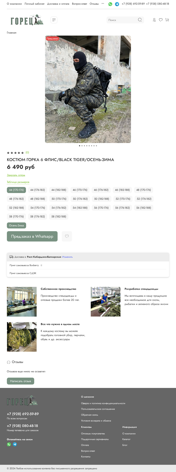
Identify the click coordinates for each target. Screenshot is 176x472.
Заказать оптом (16, 175)
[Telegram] (117, 4)
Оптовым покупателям (93, 433)
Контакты (85, 456)
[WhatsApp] (110, 4)
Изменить (67, 256)
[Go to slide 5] (89, 145)
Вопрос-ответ (79, 4)
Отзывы (94, 4)
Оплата (85, 445)
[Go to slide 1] (79, 145)
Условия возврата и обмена (96, 420)
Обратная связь (89, 414)
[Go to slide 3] (84, 145)
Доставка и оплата (58, 4)
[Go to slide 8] (96, 145)
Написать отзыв (20, 381)
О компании (14, 4)
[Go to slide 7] (94, 145)
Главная (11, 33)
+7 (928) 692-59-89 (133, 4)
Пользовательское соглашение (98, 409)
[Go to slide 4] (86, 145)
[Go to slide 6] (91, 145)
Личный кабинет (34, 4)
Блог (124, 445)
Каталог (126, 439)
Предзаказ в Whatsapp (32, 236)
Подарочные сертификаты (95, 439)
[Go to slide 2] (81, 145)
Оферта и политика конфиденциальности (103, 403)
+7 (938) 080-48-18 (157, 4)
